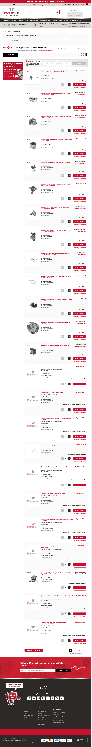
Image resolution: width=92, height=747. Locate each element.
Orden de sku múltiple (42, 4)
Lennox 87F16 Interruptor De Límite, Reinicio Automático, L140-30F (53, 623)
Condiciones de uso (8, 740)
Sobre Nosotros (42, 711)
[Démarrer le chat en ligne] (14, 694)
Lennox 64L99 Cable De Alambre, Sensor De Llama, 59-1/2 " (57, 596)
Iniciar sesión (68, 4)
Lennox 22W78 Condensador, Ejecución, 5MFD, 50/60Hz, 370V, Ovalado (56, 140)
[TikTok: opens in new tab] (48, 698)
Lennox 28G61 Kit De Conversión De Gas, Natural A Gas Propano (56, 419)
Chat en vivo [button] (52, 693)
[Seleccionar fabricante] (75, 10)
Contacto (26, 711)
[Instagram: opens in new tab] (38, 698)
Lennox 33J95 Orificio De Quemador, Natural (53, 493)
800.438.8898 (6, 5)
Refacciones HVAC (34, 20)
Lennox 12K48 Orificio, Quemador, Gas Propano (54, 367)
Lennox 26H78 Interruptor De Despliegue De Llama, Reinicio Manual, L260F (55, 207)
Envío (25, 713)
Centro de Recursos (57, 20)
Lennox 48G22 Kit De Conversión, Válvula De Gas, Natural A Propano (57, 520)
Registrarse (76, 4)
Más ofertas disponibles (80, 87)
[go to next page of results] (77, 650)
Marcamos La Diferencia (44, 715)
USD (34, 4)
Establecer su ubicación (47, 50)
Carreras (40, 713)
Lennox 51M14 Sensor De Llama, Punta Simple (53, 71)
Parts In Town (56, 714)
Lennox (14, 38)
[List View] (86, 54)
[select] (82, 740)
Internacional (41, 724)
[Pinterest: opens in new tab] (52, 698)
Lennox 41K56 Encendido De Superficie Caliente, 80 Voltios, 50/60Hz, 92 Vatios (55, 253)
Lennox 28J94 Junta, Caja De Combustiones (53, 445)
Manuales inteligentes (58, 720)
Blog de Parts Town (43, 719)
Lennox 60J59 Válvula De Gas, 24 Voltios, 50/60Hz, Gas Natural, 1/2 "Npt (56, 117)
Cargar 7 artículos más (33, 650)
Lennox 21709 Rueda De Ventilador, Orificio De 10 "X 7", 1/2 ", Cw (56, 322)
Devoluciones (27, 717)
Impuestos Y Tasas (28, 715)
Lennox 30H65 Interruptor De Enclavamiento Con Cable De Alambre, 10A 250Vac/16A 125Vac (56, 467)
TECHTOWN (65, 20)
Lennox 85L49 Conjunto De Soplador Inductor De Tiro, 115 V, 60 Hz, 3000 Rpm (56, 230)
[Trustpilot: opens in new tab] (62, 698)
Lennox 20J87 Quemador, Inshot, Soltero (52, 392)
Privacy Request (31, 742)
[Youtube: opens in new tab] (34, 698)
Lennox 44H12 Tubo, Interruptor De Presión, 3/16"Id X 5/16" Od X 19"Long (56, 276)
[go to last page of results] (80, 650)
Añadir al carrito (79, 84)
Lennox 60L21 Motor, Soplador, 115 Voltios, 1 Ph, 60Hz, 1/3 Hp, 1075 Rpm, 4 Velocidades (57, 573)
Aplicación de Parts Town (59, 712)
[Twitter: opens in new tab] (57, 698)
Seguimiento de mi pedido (76, 20)
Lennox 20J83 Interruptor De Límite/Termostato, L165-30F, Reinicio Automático (56, 184)
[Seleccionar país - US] (24, 4)
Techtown (40, 722)
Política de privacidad (20, 740)
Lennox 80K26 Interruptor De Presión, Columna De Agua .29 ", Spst (56, 299)
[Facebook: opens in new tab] (29, 698)
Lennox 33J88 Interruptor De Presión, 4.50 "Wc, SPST (55, 162)
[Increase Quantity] (69, 84)
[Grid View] (82, 54)
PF (24, 719)
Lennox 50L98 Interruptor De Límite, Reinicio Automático (53, 546)
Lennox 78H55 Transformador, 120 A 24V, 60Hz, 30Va (55, 345)
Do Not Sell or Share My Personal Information (14, 742)
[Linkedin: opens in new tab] (43, 698)
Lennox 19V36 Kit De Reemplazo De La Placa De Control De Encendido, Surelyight (56, 94)
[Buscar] (85, 15)
